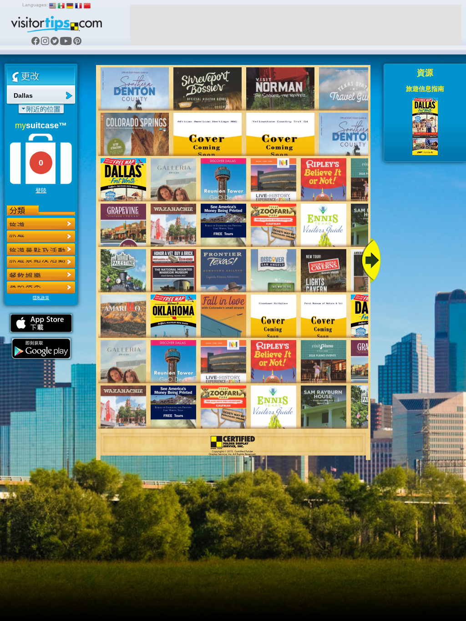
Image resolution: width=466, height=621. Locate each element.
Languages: (35, 4)
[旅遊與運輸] (41, 274)
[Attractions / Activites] (41, 236)
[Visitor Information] (41, 287)
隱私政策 (41, 297)
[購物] (41, 262)
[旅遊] (41, 224)
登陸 (40, 190)
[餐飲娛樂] (41, 249)
